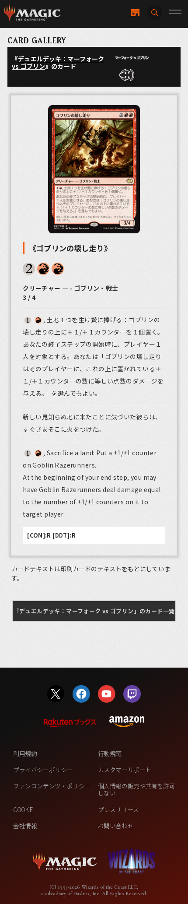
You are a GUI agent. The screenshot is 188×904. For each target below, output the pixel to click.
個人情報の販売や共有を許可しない (136, 789)
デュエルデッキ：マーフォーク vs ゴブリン (58, 62)
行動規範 (110, 753)
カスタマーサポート (124, 769)
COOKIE (23, 809)
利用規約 (25, 753)
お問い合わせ (116, 825)
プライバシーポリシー (43, 769)
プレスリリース (118, 809)
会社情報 (25, 825)
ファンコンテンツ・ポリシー (52, 785)
